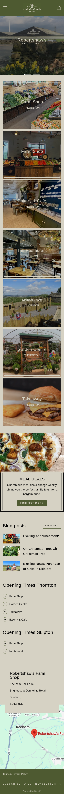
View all (52, 525)
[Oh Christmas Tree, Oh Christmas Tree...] (11, 551)
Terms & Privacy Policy (15, 774)
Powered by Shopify (32, 791)
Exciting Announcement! (41, 536)
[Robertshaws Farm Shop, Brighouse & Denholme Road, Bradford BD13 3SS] (32, 715)
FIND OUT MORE (32, 503)
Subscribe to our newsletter (29, 784)
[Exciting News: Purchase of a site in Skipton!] (11, 566)
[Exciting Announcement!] (11, 538)
